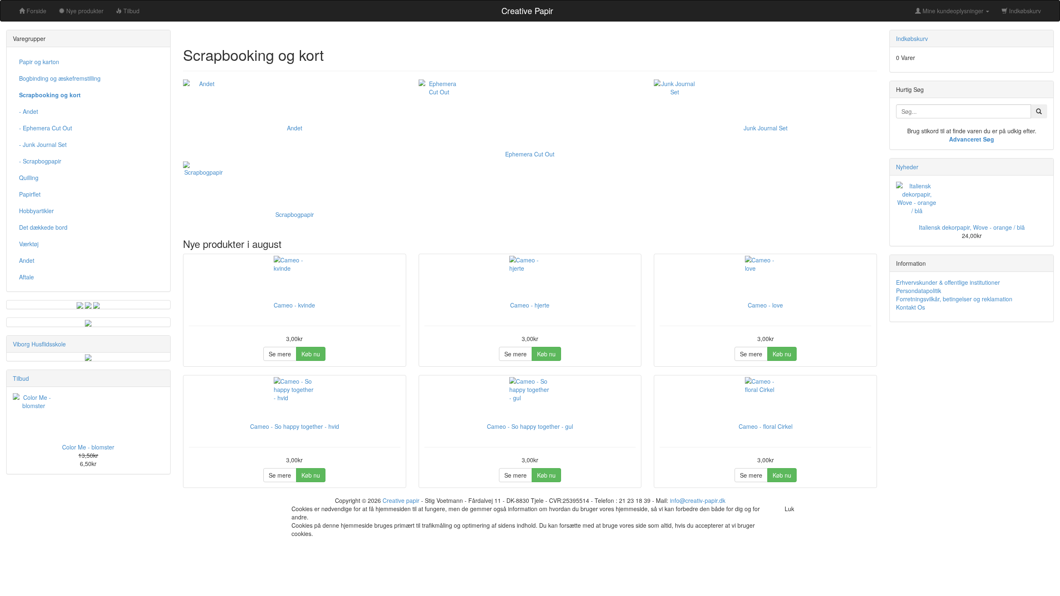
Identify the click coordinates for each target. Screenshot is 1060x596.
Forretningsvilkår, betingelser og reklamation (954, 299)
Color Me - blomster (88, 447)
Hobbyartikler (36, 211)
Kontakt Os (910, 307)
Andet (294, 128)
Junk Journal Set (766, 128)
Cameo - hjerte (529, 305)
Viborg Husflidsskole (39, 344)
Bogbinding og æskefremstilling (60, 78)
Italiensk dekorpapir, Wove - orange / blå (972, 227)
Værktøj (29, 244)
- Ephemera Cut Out (45, 128)
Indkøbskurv (1024, 11)
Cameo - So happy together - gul (530, 426)
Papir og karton (39, 62)
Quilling (29, 177)
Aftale (26, 277)
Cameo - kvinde (294, 305)
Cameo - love (765, 305)
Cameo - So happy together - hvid (294, 426)
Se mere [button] (280, 354)
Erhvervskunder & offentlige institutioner (948, 282)
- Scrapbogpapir (40, 161)
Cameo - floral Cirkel (766, 426)
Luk (789, 509)
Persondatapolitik (918, 290)
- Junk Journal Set (43, 144)
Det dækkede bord (43, 227)
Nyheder (907, 167)
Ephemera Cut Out (529, 154)
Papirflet (30, 194)
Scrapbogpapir (294, 214)
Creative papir (401, 500)
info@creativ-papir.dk (697, 500)
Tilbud (21, 378)
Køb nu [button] (310, 354)
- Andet (28, 111)
